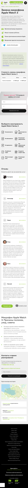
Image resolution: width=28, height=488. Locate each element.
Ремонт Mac (14, 439)
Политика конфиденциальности (14, 472)
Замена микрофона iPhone (14, 456)
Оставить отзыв (23, 305)
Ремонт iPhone (14, 428)
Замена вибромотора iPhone (14, 454)
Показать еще (7, 306)
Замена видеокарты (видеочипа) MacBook (14, 441)
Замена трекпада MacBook (14, 449)
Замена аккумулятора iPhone (14, 460)
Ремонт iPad (14, 432)
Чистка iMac (14, 447)
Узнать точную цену (12, 45)
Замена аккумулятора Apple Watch (14, 445)
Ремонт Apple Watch (14, 436)
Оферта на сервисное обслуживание (14, 475)
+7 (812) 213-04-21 (17, 2)
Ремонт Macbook (14, 434)
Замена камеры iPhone (14, 458)
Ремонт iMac (14, 430)
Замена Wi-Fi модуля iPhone (14, 443)
